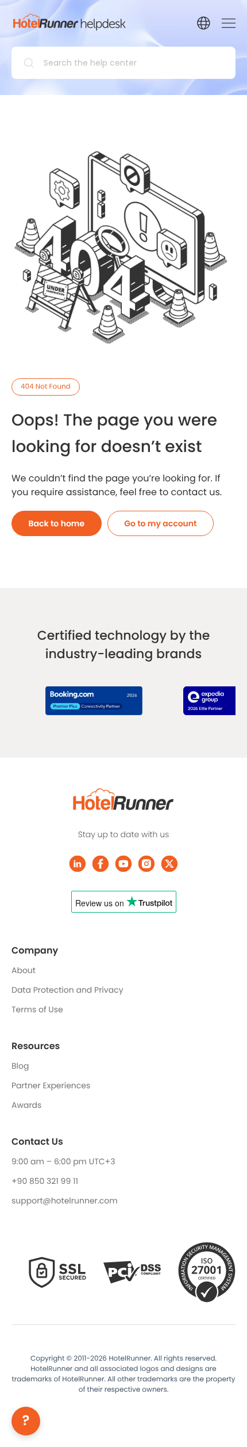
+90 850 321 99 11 (44, 1181)
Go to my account (160, 523)
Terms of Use (37, 1009)
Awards (26, 1105)
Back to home (57, 523)
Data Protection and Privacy (67, 990)
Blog (20, 1066)
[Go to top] (221, 1421)
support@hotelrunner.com (64, 1200)
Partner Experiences (50, 1085)
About (23, 970)
